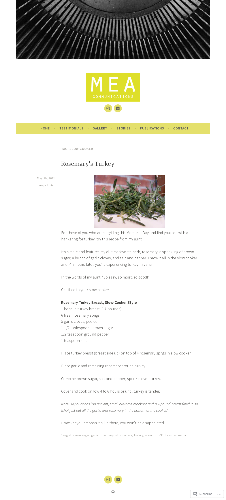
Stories (123, 128)
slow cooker (123, 435)
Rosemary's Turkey (88, 164)
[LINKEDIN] (118, 479)
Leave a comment (177, 435)
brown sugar (80, 435)
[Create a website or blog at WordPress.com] (113, 492)
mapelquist (47, 185)
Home (45, 128)
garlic (95, 435)
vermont (151, 435)
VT (160, 435)
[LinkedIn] (118, 108)
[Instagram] (108, 108)
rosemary (106, 435)
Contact (181, 128)
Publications (152, 128)
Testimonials (71, 128)
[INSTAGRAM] (108, 479)
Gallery (100, 128)
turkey (138, 435)
